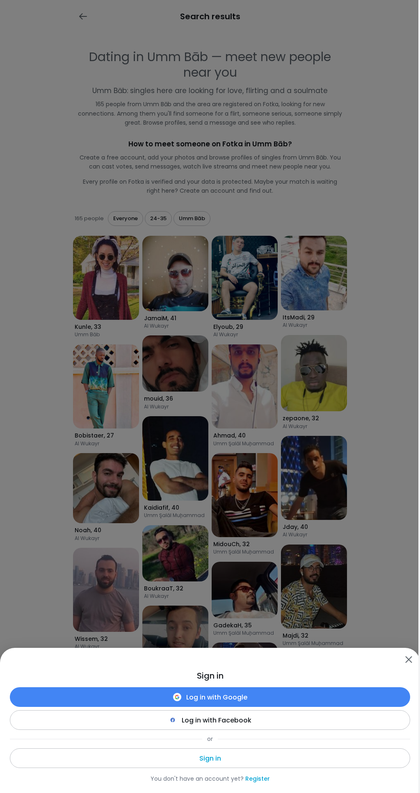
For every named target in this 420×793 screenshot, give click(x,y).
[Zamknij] (408, 659)
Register (257, 779)
